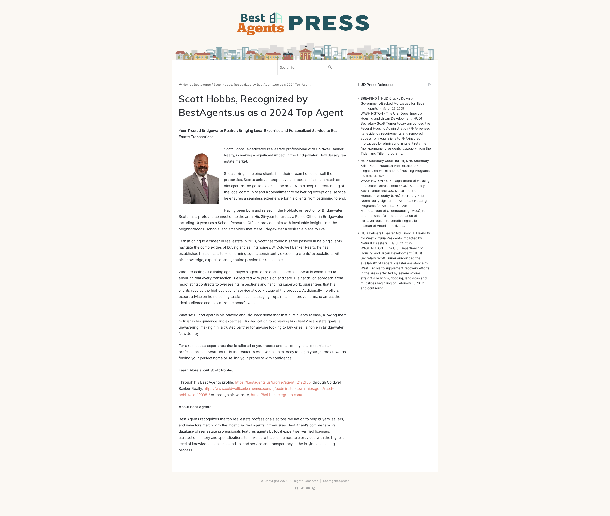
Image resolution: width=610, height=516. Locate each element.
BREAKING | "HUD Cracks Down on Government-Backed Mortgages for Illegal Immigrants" (393, 103)
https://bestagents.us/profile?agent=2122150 (273, 382)
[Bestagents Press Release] (305, 24)
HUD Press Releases (375, 84)
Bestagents (202, 84)
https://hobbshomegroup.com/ (276, 394)
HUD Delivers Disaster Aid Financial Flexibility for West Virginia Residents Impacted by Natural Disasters (395, 238)
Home (186, 84)
